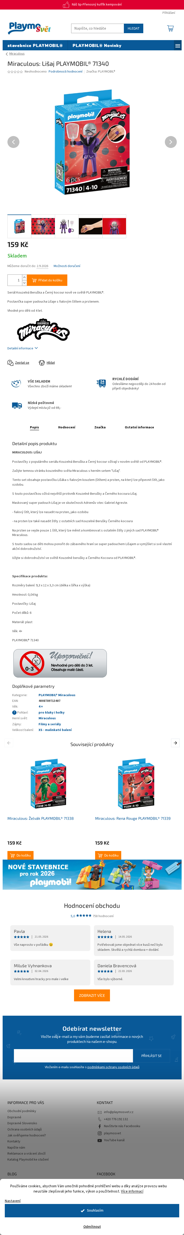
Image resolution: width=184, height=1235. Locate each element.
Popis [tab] (34, 427)
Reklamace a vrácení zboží (26, 1153)
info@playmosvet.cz (118, 1112)
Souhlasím (95, 1210)
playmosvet (112, 1133)
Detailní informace (20, 348)
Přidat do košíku (50, 280)
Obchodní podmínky (21, 1111)
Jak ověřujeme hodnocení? (26, 1135)
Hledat (133, 28)
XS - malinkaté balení (55, 730)
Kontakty (13, 1141)
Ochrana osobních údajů (24, 1129)
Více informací (132, 1191)
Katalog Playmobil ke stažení (28, 1159)
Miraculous (47, 718)
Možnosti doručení (67, 266)
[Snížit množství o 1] (24, 283)
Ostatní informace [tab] (139, 427)
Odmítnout (92, 1226)
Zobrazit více (92, 995)
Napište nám (16, 1147)
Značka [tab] (100, 427)
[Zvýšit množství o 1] (24, 277)
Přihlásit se (151, 1056)
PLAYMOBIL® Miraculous (57, 695)
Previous (9, 743)
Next (176, 743)
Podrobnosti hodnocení (65, 71)
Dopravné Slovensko (22, 1123)
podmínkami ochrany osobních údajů (113, 1067)
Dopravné (14, 1117)
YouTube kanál (114, 1140)
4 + (41, 706)
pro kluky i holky (51, 712)
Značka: (100, 71)
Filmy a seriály (50, 724)
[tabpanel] (48, 806)
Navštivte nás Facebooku (122, 1126)
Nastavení (13, 1201)
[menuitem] (35, 46)
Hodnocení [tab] (66, 427)
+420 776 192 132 (116, 1119)
